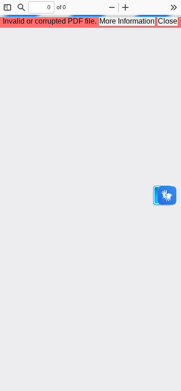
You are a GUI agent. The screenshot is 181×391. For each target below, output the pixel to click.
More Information (127, 21)
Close (167, 21)
